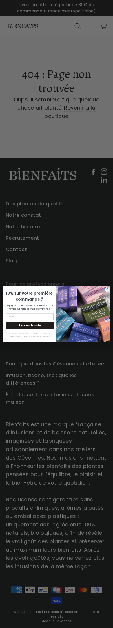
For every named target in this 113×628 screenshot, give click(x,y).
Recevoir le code (29, 325)
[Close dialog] (106, 289)
